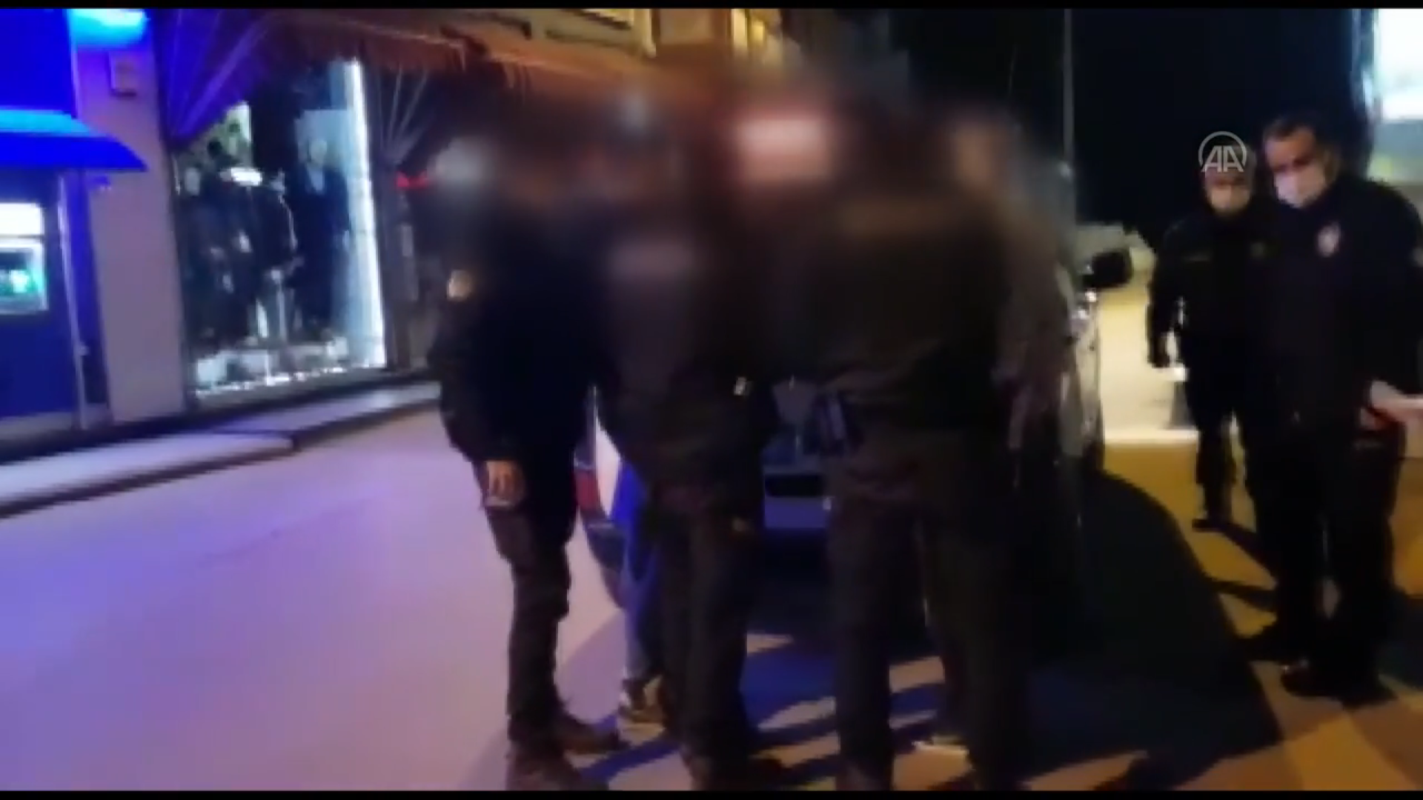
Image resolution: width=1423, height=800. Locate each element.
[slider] (712, 759)
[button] (48, 781)
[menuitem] (1337, 783)
